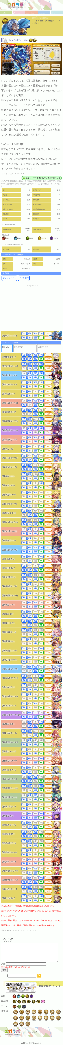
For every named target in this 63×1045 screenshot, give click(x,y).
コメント (6, 941)
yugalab (4, 13)
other (53, 13)
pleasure (16, 13)
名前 (3, 964)
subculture (30, 13)
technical (42, 13)
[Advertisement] (31, 310)
